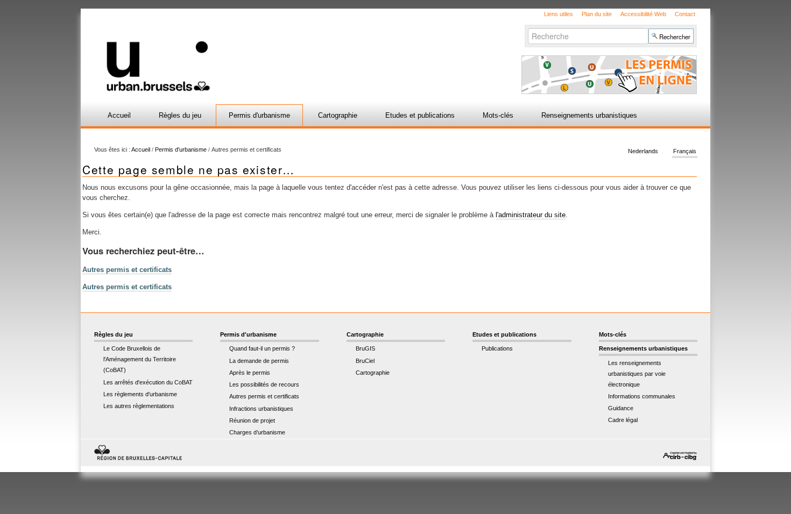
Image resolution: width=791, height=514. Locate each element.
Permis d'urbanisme (259, 115)
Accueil (119, 115)
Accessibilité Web (643, 14)
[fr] (268, 50)
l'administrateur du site (531, 215)
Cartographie (337, 115)
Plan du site (597, 14)
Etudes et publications (420, 115)
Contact (685, 14)
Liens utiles (558, 14)
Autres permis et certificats (127, 270)
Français (684, 151)
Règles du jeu (180, 115)
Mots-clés (498, 115)
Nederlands (643, 151)
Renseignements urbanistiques (589, 115)
